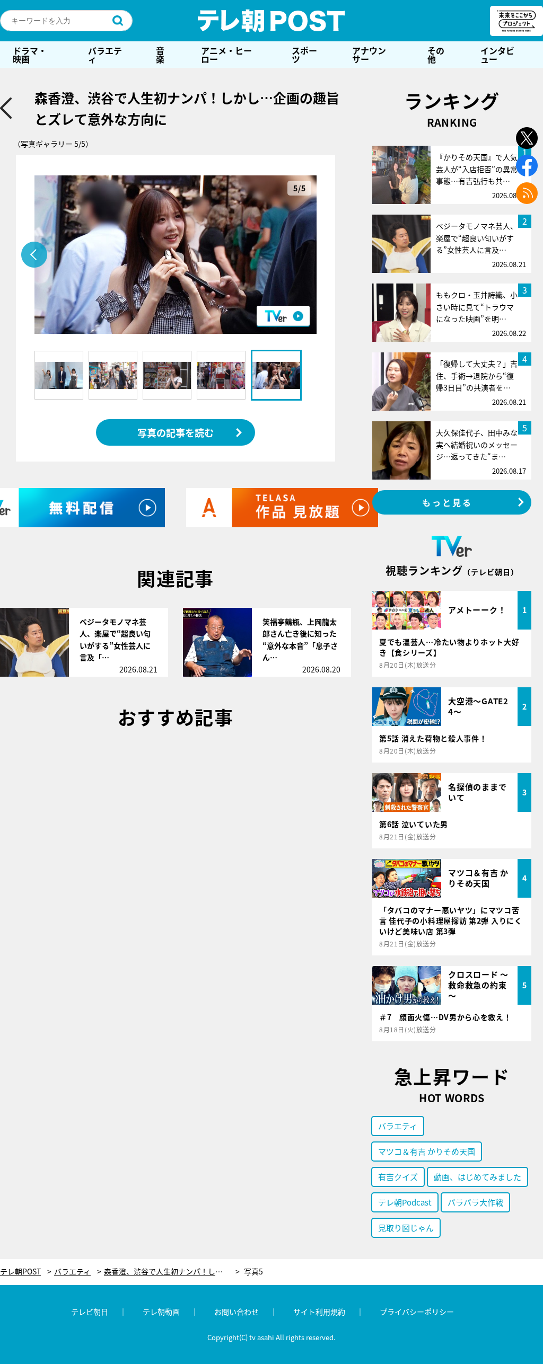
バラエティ (105, 54)
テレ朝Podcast (405, 1202)
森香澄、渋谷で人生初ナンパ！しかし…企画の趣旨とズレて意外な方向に (172, 1271)
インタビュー (497, 54)
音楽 (160, 54)
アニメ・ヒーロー (226, 54)
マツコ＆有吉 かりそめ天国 (426, 1151)
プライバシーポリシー (417, 1311)
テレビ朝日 (89, 1311)
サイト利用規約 (319, 1311)
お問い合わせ (236, 1311)
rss (527, 193)
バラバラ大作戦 (475, 1202)
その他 (435, 54)
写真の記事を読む (175, 432)
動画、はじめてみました (477, 1176)
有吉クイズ (398, 1176)
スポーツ (304, 54)
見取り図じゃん (406, 1227)
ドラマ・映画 (30, 54)
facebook (527, 165)
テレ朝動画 (161, 1311)
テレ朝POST (271, 20)
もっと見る (447, 502)
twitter (527, 138)
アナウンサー (369, 54)
